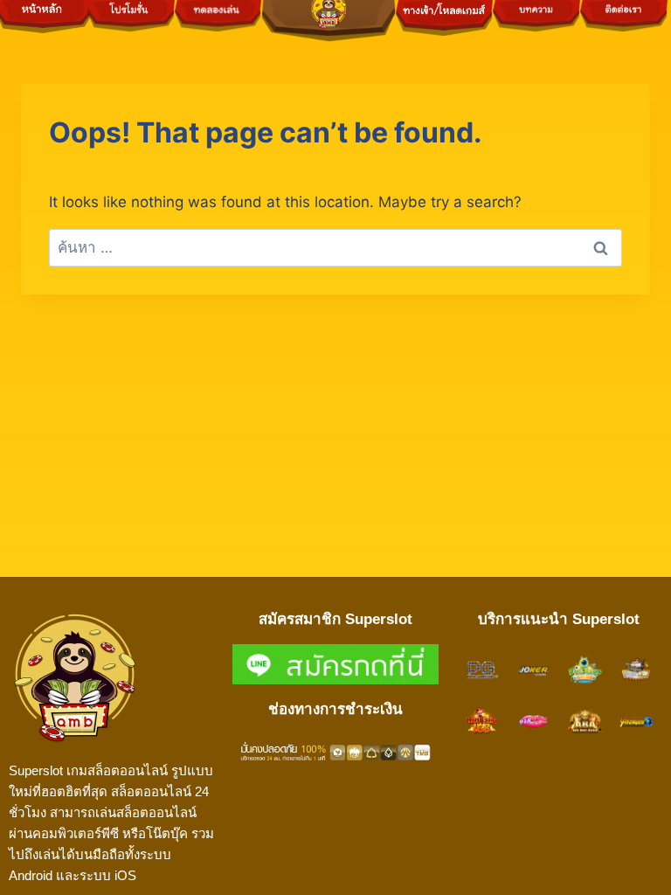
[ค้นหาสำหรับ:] (335, 247)
